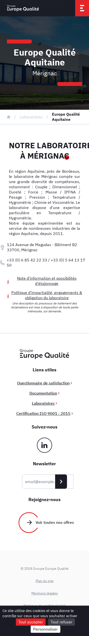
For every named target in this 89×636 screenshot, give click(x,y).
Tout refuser (61, 621)
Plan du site (45, 581)
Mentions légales (44, 593)
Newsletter (44, 463)
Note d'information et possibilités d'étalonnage (47, 281)
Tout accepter (30, 621)
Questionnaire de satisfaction (43, 383)
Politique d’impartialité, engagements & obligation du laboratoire (46, 295)
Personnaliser (45, 629)
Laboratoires (31, 116)
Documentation (43, 393)
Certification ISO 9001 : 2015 (43, 413)
